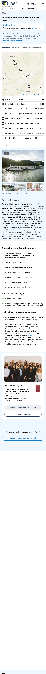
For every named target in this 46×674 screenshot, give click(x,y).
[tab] (6, 47)
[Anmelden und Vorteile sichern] (39, 4)
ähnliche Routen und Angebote (15, 40)
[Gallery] (23, 166)
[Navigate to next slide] (40, 166)
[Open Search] (28, 4)
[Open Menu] (43, 4)
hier (31, 335)
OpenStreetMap (39, 95)
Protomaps (29, 95)
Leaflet (22, 95)
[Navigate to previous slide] (6, 166)
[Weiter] (42, 187)
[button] (14, 61)
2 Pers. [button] (35, 28)
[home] (2, 9)
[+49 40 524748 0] (36, 4)
